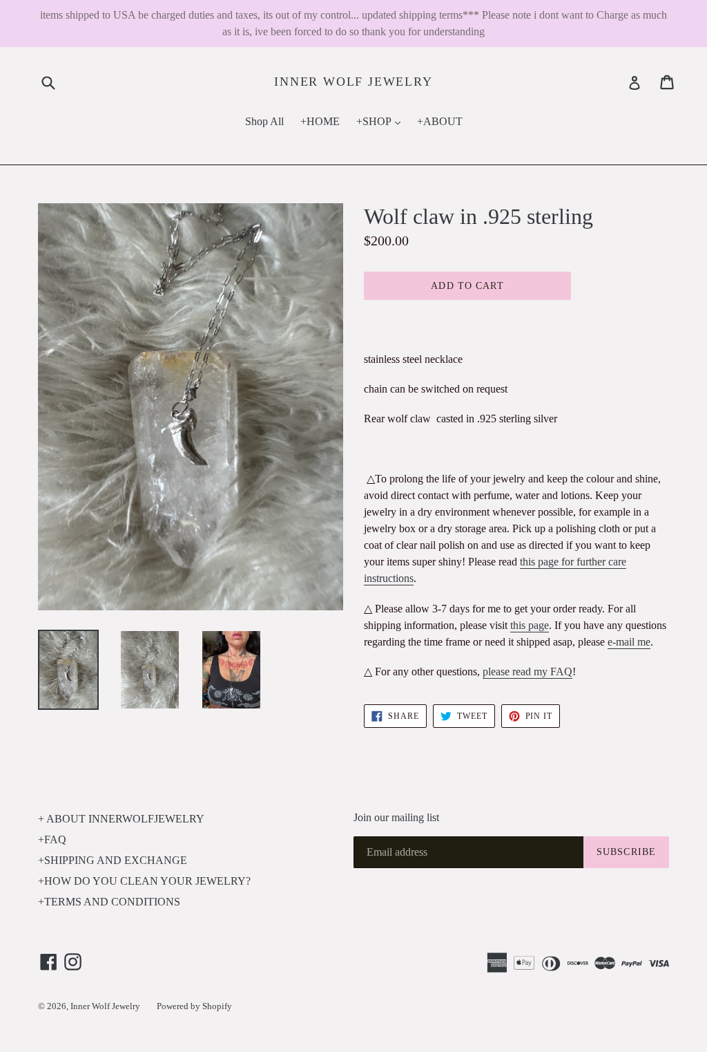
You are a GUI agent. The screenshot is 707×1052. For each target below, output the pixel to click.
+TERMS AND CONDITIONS (109, 902)
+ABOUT (440, 121)
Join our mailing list (396, 817)
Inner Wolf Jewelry (353, 81)
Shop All (264, 121)
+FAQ (52, 839)
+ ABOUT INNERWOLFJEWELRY (121, 819)
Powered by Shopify (194, 1006)
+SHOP (381, 121)
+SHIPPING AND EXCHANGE (112, 860)
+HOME (320, 121)
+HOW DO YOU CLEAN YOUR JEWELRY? (144, 881)
